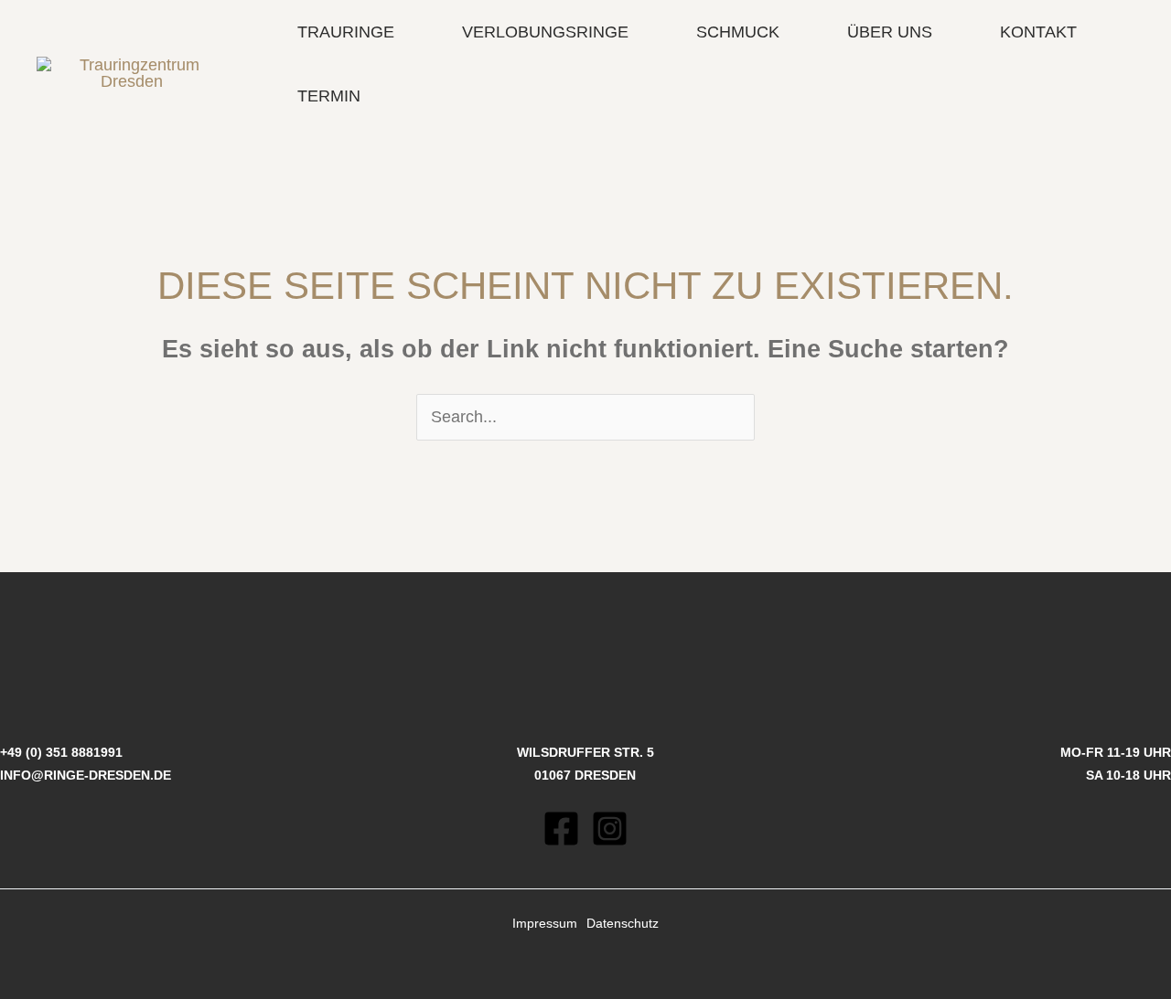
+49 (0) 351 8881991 (61, 752)
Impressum (544, 923)
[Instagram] (609, 828)
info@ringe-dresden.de (85, 775)
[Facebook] (561, 828)
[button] (403, 32)
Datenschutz (622, 923)
